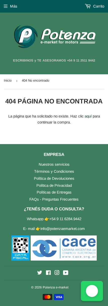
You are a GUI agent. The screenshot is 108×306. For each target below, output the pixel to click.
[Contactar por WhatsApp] (92, 291)
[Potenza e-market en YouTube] (65, 273)
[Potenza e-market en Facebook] (48, 273)
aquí (88, 116)
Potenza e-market (56, 287)
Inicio (8, 80)
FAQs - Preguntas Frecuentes (54, 199)
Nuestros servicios (54, 164)
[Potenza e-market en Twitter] (39, 273)
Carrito (98, 6)
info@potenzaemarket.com (62, 228)
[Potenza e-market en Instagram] (57, 273)
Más (13, 6)
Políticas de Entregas (54, 192)
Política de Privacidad (54, 185)
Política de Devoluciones (54, 178)
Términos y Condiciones (54, 171)
